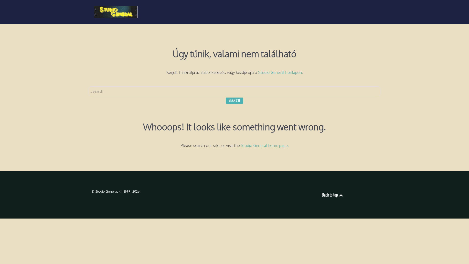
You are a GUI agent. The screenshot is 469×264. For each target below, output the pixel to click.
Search (234, 100)
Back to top (330, 195)
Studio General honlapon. (280, 72)
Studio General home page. (265, 145)
